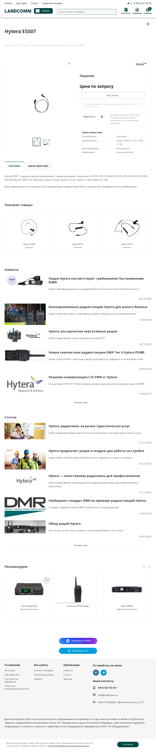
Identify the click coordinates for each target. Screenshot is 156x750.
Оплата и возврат (44, 670)
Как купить (41, 665)
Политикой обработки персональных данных (68, 746)
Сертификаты (12, 674)
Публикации (72, 665)
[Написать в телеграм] (78, 652)
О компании (12, 665)
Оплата (8, 3)
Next (148, 567)
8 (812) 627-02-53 (142, 3)
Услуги (34, 3)
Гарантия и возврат (53, 3)
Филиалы (10, 670)
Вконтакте (96, 673)
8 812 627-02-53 (107, 687)
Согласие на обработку (11, 680)
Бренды (68, 678)
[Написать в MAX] (78, 640)
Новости (68, 670)
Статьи (67, 674)
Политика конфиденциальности (17, 687)
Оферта (38, 678)
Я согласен (128, 744)
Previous (144, 567)
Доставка (21, 3)
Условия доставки (44, 674)
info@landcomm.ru (108, 695)
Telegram (104, 673)
